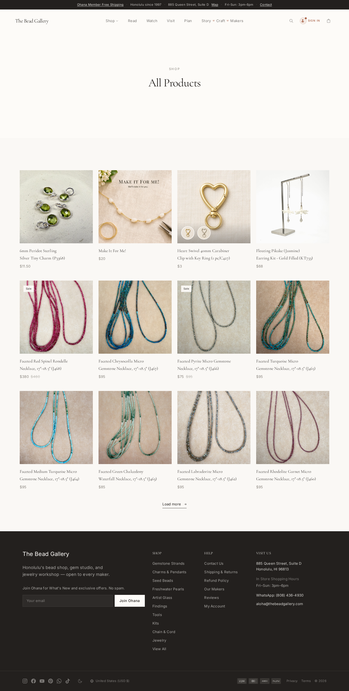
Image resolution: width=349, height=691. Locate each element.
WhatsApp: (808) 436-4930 (279, 595)
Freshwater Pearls (168, 589)
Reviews (211, 597)
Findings (159, 606)
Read (132, 21)
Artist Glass (162, 597)
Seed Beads (162, 580)
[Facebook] (33, 681)
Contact (266, 4)
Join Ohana (129, 600)
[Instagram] (25, 681)
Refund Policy (216, 580)
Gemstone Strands (168, 563)
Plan (188, 21)
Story (206, 21)
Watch (152, 21)
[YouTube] (42, 681)
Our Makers (214, 589)
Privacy (292, 681)
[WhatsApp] (59, 681)
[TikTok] (67, 681)
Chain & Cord (163, 632)
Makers (236, 21)
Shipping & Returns (221, 572)
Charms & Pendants (169, 572)
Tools (157, 614)
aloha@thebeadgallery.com (279, 604)
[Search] (291, 21)
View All (159, 649)
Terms (306, 681)
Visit (171, 21)
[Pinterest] (50, 681)
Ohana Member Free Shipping (100, 4)
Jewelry (159, 640)
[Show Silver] (204, 233)
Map (215, 4)
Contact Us (213, 563)
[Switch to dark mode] (80, 681)
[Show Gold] (187, 233)
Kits (155, 623)
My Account (214, 606)
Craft (220, 21)
